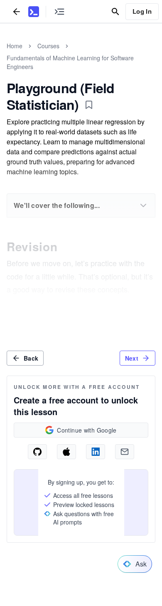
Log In (142, 11)
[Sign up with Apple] (66, 451)
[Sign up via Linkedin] (95, 451)
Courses (48, 46)
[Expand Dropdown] (143, 205)
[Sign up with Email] (124, 451)
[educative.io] (33, 11)
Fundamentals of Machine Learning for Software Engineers (70, 62)
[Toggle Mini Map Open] (59, 11)
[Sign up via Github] (37, 451)
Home (14, 46)
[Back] (17, 11)
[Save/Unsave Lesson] (89, 104)
